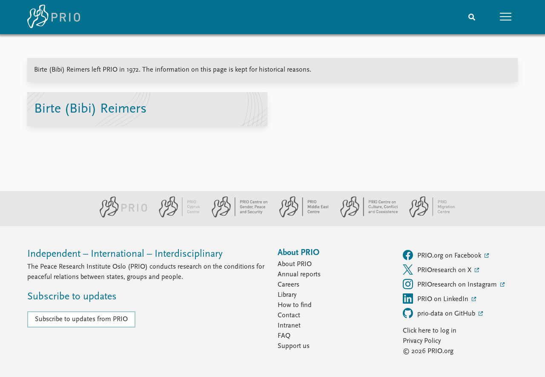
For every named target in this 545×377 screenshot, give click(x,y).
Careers (288, 284)
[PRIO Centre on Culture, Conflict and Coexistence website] (365, 215)
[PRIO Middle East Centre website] (300, 215)
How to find (295, 305)
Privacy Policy (422, 341)
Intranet (289, 325)
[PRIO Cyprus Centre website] (175, 215)
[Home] (53, 17)
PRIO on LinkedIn (443, 299)
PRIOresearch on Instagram (458, 284)
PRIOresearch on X (445, 270)
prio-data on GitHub (447, 313)
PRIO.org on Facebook (450, 255)
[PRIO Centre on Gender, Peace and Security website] (236, 215)
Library (287, 295)
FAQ (284, 336)
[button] (506, 17)
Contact (289, 315)
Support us (294, 346)
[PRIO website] (119, 215)
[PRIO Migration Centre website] (427, 215)
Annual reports (299, 274)
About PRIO (295, 264)
